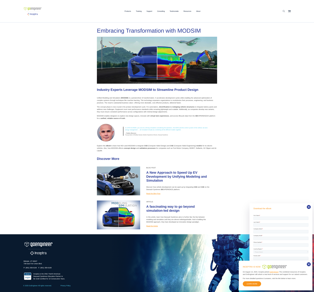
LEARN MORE (252, 284)
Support (149, 11)
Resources (187, 11)
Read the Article (152, 226)
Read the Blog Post (153, 193)
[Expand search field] (284, 11)
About (198, 11)
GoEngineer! (274, 272)
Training (139, 11)
